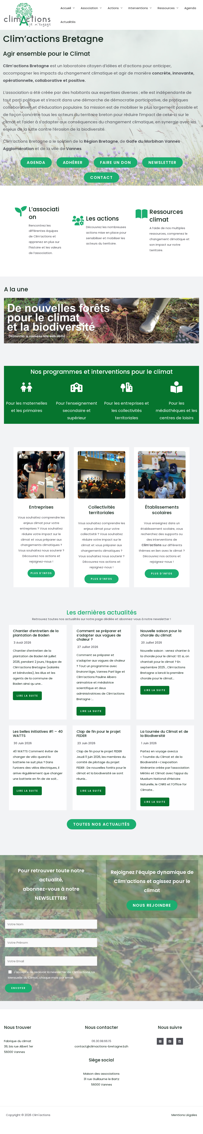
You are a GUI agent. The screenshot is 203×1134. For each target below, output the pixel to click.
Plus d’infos (41, 573)
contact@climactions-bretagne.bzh (101, 1046)
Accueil (65, 8)
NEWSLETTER (162, 162)
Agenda (190, 8)
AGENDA (36, 162)
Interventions (138, 8)
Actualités (68, 22)
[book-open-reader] (176, 387)
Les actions (102, 218)
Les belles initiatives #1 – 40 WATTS (38, 733)
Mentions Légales (184, 1115)
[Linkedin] (179, 1041)
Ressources (166, 8)
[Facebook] (170, 1041)
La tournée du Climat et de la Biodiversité (164, 733)
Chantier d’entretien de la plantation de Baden (35, 633)
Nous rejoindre (152, 905)
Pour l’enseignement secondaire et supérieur (76, 410)
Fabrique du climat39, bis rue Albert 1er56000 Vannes (18, 1046)
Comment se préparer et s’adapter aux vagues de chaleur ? (99, 635)
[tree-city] (126, 387)
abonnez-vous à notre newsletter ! (145, 619)
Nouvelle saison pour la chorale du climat (160, 633)
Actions (113, 8)
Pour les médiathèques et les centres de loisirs (176, 410)
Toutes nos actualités (101, 824)
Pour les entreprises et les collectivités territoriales (126, 410)
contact (101, 177)
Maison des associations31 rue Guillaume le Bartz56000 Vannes (101, 1079)
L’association (44, 213)
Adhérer (73, 162)
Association (89, 8)
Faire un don (115, 162)
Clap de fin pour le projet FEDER (99, 733)
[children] (27, 387)
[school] (76, 387)
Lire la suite (27, 695)
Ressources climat (166, 216)
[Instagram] (160, 1041)
